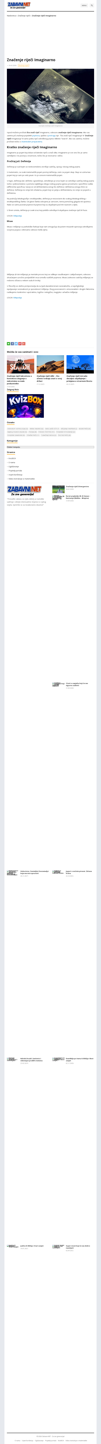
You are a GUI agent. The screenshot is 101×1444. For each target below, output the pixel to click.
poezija (33, 432)
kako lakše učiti (52, 429)
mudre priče (84, 429)
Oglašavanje (13, 466)
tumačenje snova (48, 435)
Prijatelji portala (15, 470)
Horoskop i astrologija (18, 429)
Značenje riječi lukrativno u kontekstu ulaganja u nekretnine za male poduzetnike (19, 380)
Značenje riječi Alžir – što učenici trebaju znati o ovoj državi (49, 378)
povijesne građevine (16, 435)
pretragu (52, 135)
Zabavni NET (46, 1436)
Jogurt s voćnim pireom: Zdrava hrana (79, 872)
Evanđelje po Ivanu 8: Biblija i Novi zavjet (79, 1059)
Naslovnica (11, 15)
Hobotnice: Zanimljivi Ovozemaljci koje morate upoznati (34, 872)
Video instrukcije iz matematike (21, 478)
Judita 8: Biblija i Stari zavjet (32, 1246)
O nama (11, 462)
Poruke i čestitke (46, 432)
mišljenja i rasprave (69, 429)
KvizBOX (12, 458)
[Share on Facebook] (12, 343)
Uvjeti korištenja (15, 474)
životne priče (64, 435)
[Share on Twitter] (16, 343)
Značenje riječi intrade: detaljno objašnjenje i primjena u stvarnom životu (79, 378)
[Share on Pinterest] (20, 343)
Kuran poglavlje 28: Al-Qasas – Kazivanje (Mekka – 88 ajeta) (78, 497)
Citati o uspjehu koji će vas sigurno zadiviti (77, 684)
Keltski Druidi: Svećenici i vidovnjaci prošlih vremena (31, 1059)
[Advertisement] (50, 37)
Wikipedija (17, 215)
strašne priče (33, 435)
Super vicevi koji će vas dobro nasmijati (78, 1247)
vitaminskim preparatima (31, 141)
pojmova (36, 135)
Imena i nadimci (36, 429)
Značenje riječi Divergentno (77, 486)
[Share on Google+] (23, 343)
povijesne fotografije (65, 432)
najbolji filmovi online (17, 432)
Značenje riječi (24, 15)
